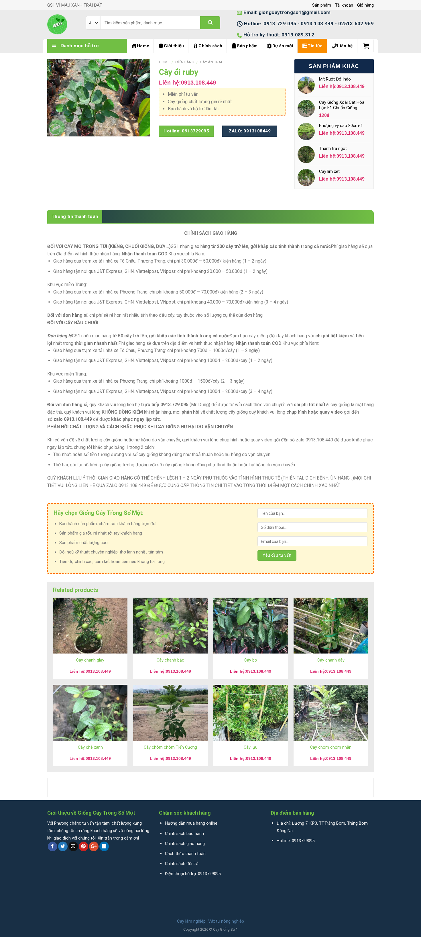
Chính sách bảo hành (184, 833)
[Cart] (366, 46)
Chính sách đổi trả (181, 863)
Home (143, 45)
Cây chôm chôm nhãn (330, 747)
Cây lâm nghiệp (191, 921)
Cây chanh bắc (170, 660)
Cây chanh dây (331, 660)
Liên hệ (345, 45)
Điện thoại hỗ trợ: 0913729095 (193, 873)
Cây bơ (250, 660)
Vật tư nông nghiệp (226, 921)
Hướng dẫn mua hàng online (191, 823)
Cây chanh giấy (90, 660)
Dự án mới (282, 45)
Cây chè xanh (90, 747)
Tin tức (315, 45)
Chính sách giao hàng (185, 843)
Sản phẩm (321, 5)
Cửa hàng (184, 62)
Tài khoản (344, 5)
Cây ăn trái (211, 62)
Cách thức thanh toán (185, 853)
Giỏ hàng (365, 5)
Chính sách (210, 45)
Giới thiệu (174, 45)
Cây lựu (250, 747)
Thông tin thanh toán (75, 216)
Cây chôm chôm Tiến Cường (170, 747)
